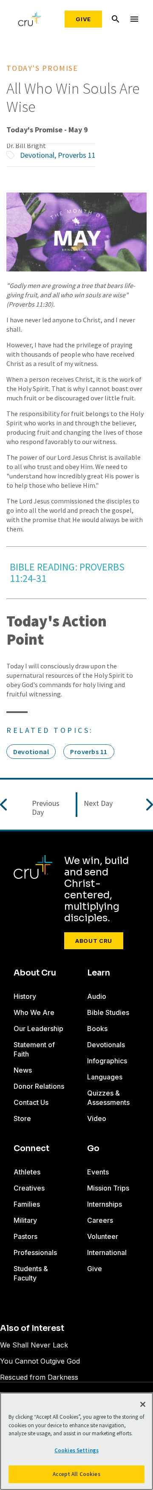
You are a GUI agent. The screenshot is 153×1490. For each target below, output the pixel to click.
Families (27, 1204)
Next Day (98, 803)
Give (83, 19)
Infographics (107, 1061)
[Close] (142, 1404)
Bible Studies (108, 1012)
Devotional (37, 155)
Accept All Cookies (76, 1474)
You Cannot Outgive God (40, 1361)
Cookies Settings (76, 1450)
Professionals (35, 1252)
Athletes (27, 1172)
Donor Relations (39, 1086)
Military (25, 1220)
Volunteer (102, 1236)
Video (96, 1118)
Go (93, 1148)
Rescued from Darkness (39, 1377)
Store (22, 1118)
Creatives (29, 1188)
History (25, 996)
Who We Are (34, 1012)
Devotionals (106, 1044)
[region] (76, 1441)
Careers (100, 1220)
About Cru (93, 940)
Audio (96, 996)
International (107, 1252)
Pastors (25, 1236)
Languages (104, 1077)
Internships (104, 1204)
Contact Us (31, 1102)
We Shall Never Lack (34, 1345)
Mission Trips (108, 1188)
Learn (98, 973)
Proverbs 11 (77, 155)
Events (98, 1172)
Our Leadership (38, 1028)
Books (97, 1028)
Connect (31, 1148)
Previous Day (46, 808)
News (23, 1070)
